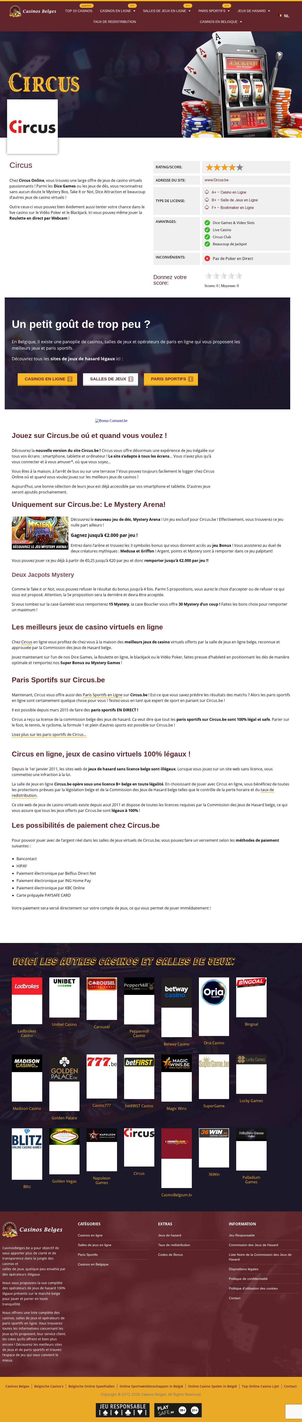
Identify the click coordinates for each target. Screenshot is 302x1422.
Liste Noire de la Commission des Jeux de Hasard (260, 1257)
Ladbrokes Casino (27, 1033)
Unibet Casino (64, 1024)
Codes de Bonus (170, 1254)
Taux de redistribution (114, 22)
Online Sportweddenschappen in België (151, 1386)
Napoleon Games (101, 1180)
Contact (234, 1298)
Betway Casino (176, 1044)
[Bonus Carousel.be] (111, 421)
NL (286, 16)
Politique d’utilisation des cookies (253, 1288)
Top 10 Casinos (78, 9)
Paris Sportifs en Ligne (102, 694)
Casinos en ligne (117, 9)
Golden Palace (64, 1118)
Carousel (102, 1026)
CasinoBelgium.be (177, 1194)
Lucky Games (251, 1100)
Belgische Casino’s (48, 1386)
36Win (214, 1174)
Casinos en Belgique (219, 22)
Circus (26, 642)
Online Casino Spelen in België (212, 1386)
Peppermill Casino (139, 1033)
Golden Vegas (64, 1181)
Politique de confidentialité (248, 1279)
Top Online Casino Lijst (260, 1386)
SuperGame (214, 1105)
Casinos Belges (17, 1386)
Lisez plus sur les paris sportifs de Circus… (49, 734)
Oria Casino (214, 1042)
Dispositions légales (243, 1269)
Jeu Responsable (242, 1235)
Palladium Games (251, 1179)
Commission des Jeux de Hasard (253, 1245)
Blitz (27, 1186)
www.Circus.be (217, 180)
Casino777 (101, 1105)
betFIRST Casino (139, 1105)
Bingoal (251, 1024)
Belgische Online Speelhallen (91, 1386)
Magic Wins (177, 1108)
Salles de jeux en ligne (166, 9)
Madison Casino (27, 1108)
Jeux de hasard (252, 11)
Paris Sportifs (213, 9)
